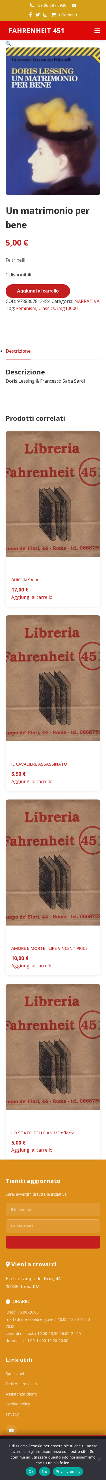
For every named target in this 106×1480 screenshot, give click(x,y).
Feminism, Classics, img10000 (47, 308)
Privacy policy (68, 1471)
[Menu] (97, 30)
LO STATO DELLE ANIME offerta (43, 1133)
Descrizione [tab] (18, 351)
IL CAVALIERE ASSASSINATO (39, 764)
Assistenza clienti (21, 1394)
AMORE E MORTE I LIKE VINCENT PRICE (49, 948)
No (44, 1471)
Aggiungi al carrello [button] (32, 597)
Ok (31, 1471)
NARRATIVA (86, 301)
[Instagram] (45, 15)
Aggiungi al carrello (38, 291)
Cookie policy (18, 1404)
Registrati (53, 1242)
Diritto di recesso (21, 1383)
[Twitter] (37, 15)
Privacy (12, 1414)
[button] (8, 43)
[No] (99, 1459)
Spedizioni (15, 1373)
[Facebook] (30, 15)
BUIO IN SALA (24, 579)
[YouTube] (11, 1430)
